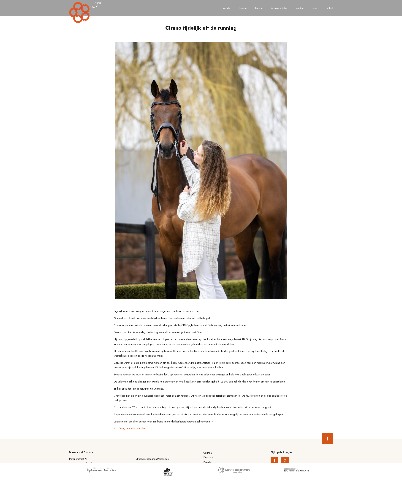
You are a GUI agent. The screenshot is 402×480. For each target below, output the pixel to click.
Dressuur (242, 8)
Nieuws (259, 8)
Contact (329, 8)
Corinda (226, 8)
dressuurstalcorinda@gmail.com (152, 459)
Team (314, 8)
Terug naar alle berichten (132, 428)
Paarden (299, 8)
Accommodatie (279, 8)
